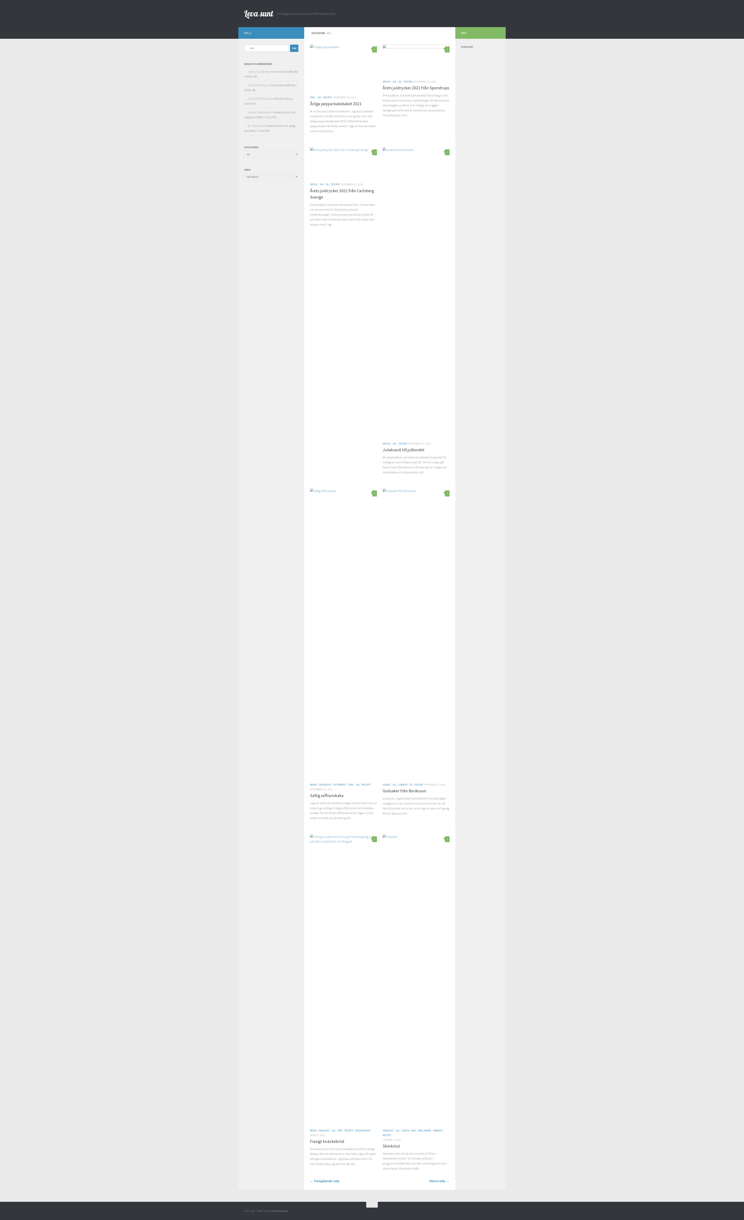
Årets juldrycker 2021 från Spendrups (416, 87)
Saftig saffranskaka (327, 795)
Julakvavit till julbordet (404, 449)
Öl (400, 81)
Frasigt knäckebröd (327, 1141)
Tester (408, 81)
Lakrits (402, 784)
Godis (386, 784)
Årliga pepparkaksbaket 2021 (336, 103)
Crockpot (325, 784)
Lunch (405, 1130)
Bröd (313, 784)
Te (411, 784)
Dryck (386, 81)
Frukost (324, 1130)
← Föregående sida (324, 1181)
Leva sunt (258, 13)
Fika (312, 97)
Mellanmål (424, 1130)
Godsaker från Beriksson (404, 791)
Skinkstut (391, 1146)
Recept (327, 97)
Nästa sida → (440, 1181)
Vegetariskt (363, 1130)
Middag (438, 1130)
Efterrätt (340, 784)
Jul (319, 97)
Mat (340, 1130)
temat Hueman (280, 1211)
